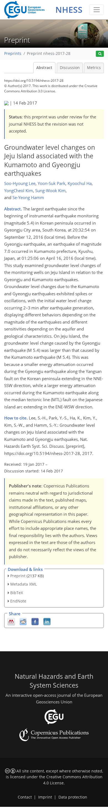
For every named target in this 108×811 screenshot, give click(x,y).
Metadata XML (23, 584)
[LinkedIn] (47, 621)
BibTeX (16, 592)
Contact (25, 797)
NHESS (69, 9)
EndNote (18, 601)
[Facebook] (35, 621)
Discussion (70, 67)
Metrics (94, 67)
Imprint (45, 797)
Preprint (17, 575)
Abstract (44, 67)
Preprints (12, 53)
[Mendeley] (11, 621)
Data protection (72, 797)
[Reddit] (23, 621)
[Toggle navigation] (96, 9)
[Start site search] (100, 54)
